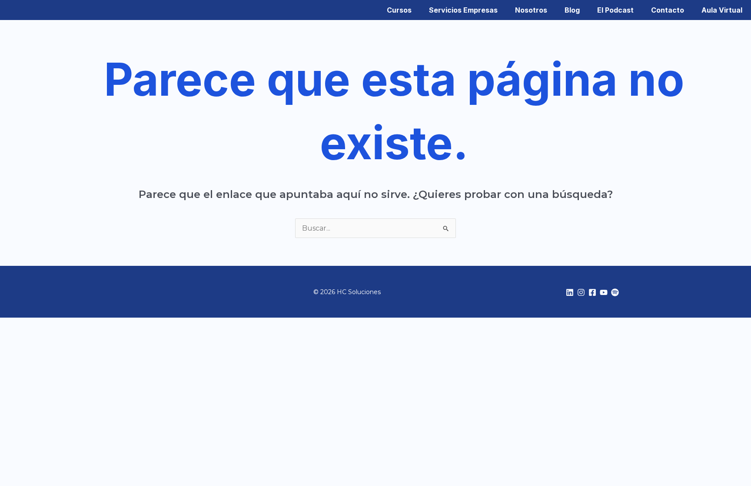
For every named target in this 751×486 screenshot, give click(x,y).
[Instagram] (581, 292)
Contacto (667, 10)
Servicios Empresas (463, 10)
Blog (572, 10)
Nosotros (531, 10)
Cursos (399, 10)
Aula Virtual (721, 10)
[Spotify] (615, 292)
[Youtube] (604, 292)
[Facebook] (592, 292)
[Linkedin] (570, 292)
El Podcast (615, 10)
